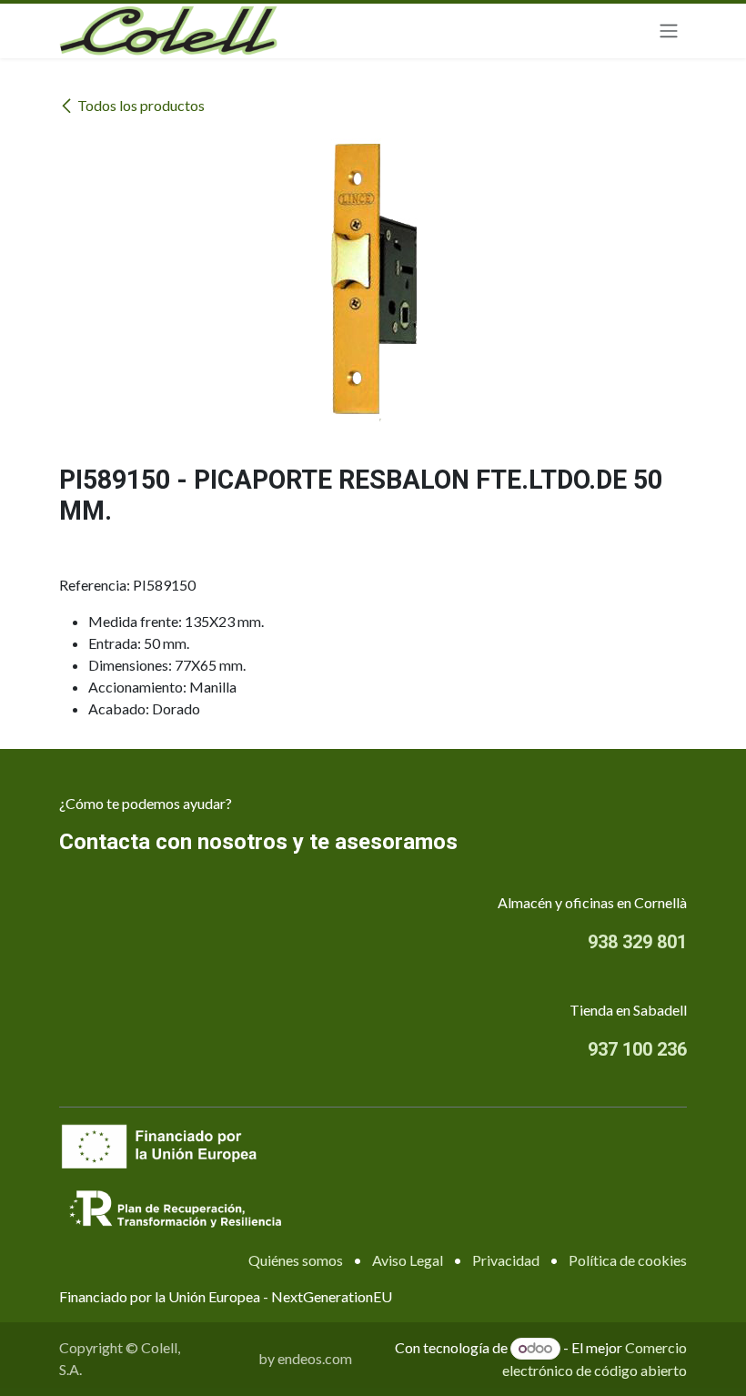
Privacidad (505, 1260)
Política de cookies (628, 1260)
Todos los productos (141, 105)
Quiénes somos (295, 1260)
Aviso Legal (407, 1260)
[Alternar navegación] (668, 31)
